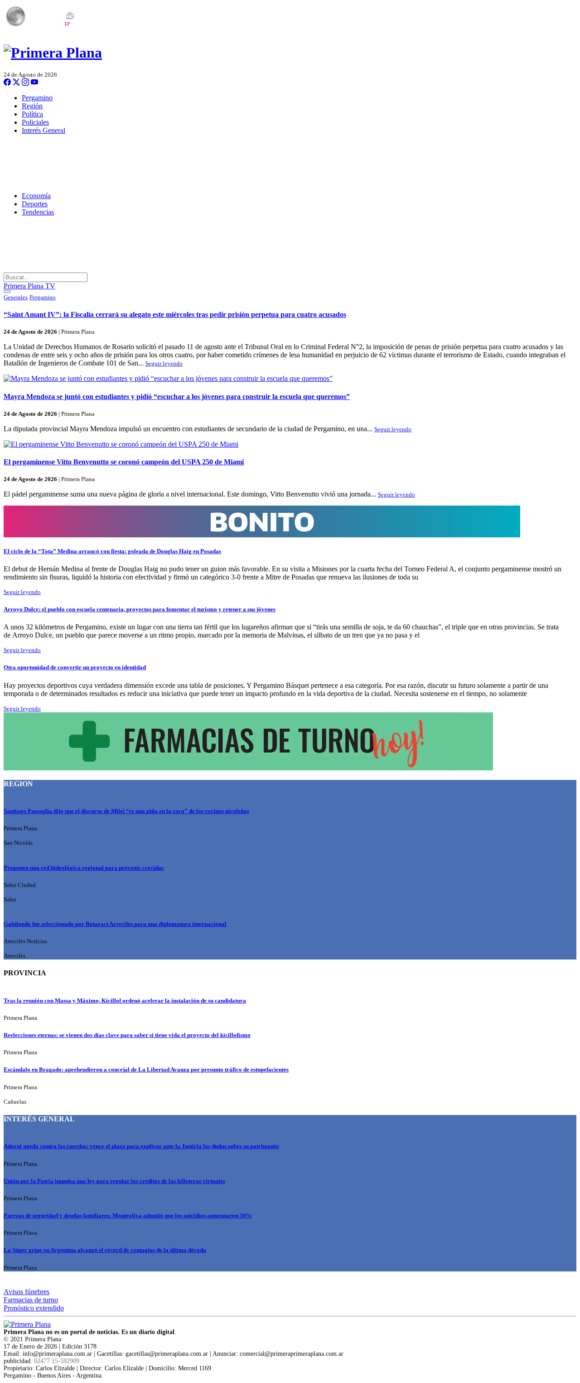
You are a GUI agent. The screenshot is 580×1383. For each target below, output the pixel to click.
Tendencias (38, 212)
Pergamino (37, 98)
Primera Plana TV (29, 286)
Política (32, 114)
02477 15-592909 (56, 1361)
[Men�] (7, 291)
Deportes (35, 204)
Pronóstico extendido (34, 1308)
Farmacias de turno (31, 1300)
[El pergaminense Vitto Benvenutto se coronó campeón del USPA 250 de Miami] (290, 444)
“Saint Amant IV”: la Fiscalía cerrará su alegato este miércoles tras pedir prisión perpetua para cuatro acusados (175, 314)
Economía (36, 196)
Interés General (43, 130)
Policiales (35, 122)
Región (32, 106)
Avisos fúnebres (26, 1291)
